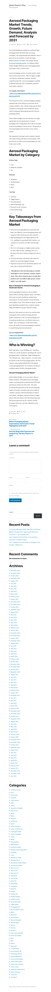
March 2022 (14, 688)
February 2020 (15, 734)
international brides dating (18, 863)
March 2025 (14, 594)
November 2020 (15, 714)
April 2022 (14, 685)
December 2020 (15, 711)
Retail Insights (15, 923)
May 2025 (14, 589)
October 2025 (15, 576)
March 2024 (14, 625)
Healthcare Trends (16, 857)
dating (12, 839)
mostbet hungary (15, 897)
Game (12, 855)
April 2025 (14, 591)
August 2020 (14, 721)
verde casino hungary (17, 959)
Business (13, 818)
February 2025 (15, 596)
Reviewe (13, 928)
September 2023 (15, 641)
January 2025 (14, 599)
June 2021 (14, 698)
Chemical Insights (16, 834)
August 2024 (14, 612)
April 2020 (14, 729)
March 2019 (14, 763)
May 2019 (14, 758)
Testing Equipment (16, 956)
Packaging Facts (15, 413)
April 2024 (14, 622)
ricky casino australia (17, 933)
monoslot (13, 889)
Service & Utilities (16, 935)
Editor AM (13, 44)
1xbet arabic (14, 795)
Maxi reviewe (15, 868)
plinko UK (14, 915)
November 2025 (15, 573)
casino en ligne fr (16, 826)
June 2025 (14, 586)
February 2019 (15, 766)
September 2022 (15, 672)
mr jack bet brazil (16, 902)
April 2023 (14, 654)
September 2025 (15, 578)
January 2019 (14, 768)
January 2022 (14, 693)
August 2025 (14, 581)
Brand (12, 813)
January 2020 (14, 737)
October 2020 (15, 716)
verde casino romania (17, 964)
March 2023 (14, 656)
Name (11, 477)
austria (12, 805)
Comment (12, 457)
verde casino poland (16, 962)
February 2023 (15, 659)
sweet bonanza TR (16, 951)
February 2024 (15, 628)
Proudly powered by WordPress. (28, 986)
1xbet (12, 792)
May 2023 (14, 651)
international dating (16, 865)
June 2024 (14, 617)
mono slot (13, 881)
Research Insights (16, 920)
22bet (12, 803)
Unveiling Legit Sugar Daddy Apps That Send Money (25, 529)
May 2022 (14, 682)
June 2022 (14, 680)
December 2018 (15, 771)
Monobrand (14, 884)
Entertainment (15, 842)
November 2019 (15, 742)
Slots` (12, 941)
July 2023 (13, 646)
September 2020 (15, 719)
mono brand (14, 878)
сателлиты (14, 975)
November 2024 (15, 604)
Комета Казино (15, 972)
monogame (14, 886)
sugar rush (14, 946)
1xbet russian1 (15, 800)
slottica (13, 943)
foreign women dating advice (19, 850)
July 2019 (13, 753)
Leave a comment (33, 44)
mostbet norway (15, 899)
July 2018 (13, 776)
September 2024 (15, 609)
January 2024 (14, 630)
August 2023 (14, 643)
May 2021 (14, 701)
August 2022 (14, 675)
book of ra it (14, 811)
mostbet (13, 891)
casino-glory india (16, 831)
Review (13, 925)
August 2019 (14, 750)
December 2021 (15, 695)
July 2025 (13, 583)
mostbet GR (14, 894)
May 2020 (14, 727)
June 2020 (14, 724)
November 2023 (15, 635)
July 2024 (13, 615)
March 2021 (14, 706)
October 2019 (15, 745)
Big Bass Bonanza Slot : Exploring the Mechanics (23, 532)
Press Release (15, 917)
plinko (12, 912)
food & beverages (16, 847)
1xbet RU (13, 798)
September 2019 (15, 747)
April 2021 (14, 703)
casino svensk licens (17, 829)
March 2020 (14, 732)
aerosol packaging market (18, 63)
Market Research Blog (17, 5)
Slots (12, 938)
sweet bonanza (15, 948)
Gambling (13, 852)
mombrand (14, 876)
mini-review (14, 871)
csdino (12, 837)
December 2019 (15, 740)
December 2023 (15, 633)
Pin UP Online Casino (17, 910)
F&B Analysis (15, 844)
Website (11, 485)
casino (12, 824)
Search (11, 512)
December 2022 (15, 664)
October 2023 (15, 638)
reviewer (13, 930)
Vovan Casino (15, 967)
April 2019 (14, 760)
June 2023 (14, 649)
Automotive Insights (17, 808)
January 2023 (14, 662)
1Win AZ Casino (15, 790)
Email (27, 477)
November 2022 (15, 667)
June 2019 (14, 755)
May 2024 (14, 620)
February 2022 (15, 690)
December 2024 (15, 602)
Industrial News (15, 860)
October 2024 (15, 607)
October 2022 (15, 669)
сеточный (14, 977)
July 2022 (13, 677)
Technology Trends (16, 954)
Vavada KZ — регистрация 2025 (19, 534)
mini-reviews (14, 873)
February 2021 (15, 708)
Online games (15, 904)
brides (12, 816)
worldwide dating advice (18, 969)
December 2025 (15, 570)
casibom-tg (14, 821)
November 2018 (15, 773)
